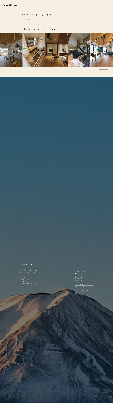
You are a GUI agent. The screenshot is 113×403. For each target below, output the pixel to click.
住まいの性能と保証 (80, 4)
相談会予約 (104, 4)
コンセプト (58, 4)
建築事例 (71, 4)
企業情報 (96, 4)
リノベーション (89, 4)
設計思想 (64, 4)
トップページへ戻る (26, 19)
